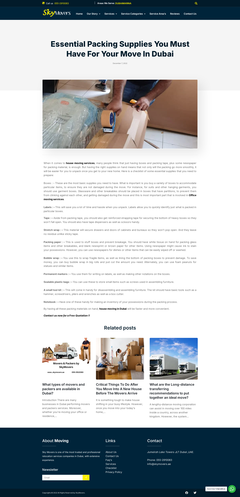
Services (109, 13)
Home (79, 13)
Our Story (92, 13)
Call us (49, 3)
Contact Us (190, 13)
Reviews (175, 13)
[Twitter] (195, 493)
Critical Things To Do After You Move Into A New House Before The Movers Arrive (119, 388)
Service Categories (132, 13)
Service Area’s (158, 13)
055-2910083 (61, 3)
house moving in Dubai (113, 308)
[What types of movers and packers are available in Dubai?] (66, 359)
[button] (196, 3)
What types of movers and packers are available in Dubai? (63, 388)
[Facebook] (186, 493)
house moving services (80, 163)
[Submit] (85, 477)
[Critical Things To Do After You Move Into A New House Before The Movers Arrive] (120, 359)
